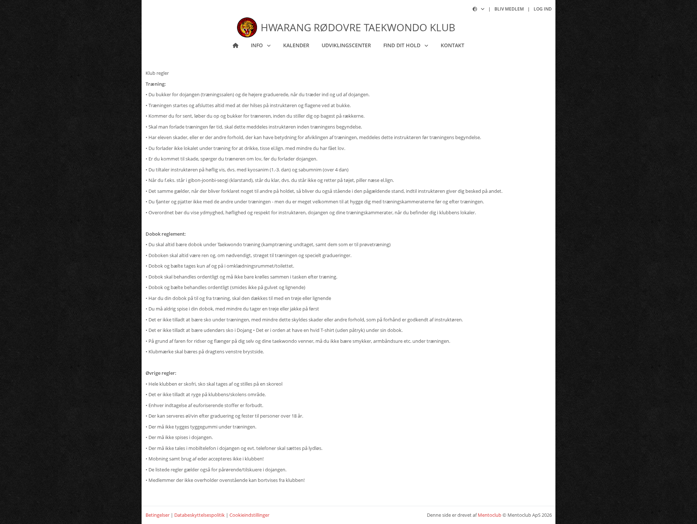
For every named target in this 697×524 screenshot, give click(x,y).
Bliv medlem (509, 9)
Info (257, 45)
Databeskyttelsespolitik (199, 515)
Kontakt (452, 45)
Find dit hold (402, 45)
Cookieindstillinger (249, 515)
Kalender (296, 45)
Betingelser (158, 515)
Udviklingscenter (346, 45)
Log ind (543, 9)
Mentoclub (489, 515)
